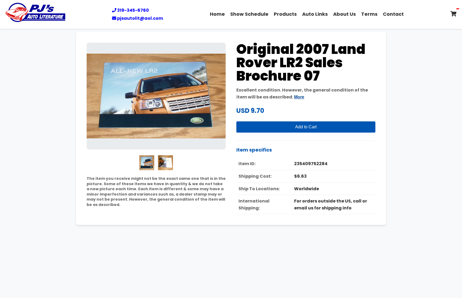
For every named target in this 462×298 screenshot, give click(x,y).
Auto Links (315, 14)
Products (285, 14)
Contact (393, 14)
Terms (369, 14)
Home (217, 14)
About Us (344, 14)
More (299, 97)
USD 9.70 (250, 110)
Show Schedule (249, 14)
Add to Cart (306, 127)
